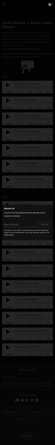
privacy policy (9, 235)
